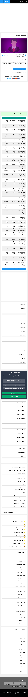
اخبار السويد (22, 460)
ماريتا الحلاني (15, 487)
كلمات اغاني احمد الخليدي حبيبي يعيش (21, 259)
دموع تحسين (16, 506)
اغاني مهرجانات (22, 638)
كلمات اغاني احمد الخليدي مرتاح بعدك (21, 243)
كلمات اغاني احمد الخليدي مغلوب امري (21, 264)
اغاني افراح (22, 668)
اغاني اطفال (22, 663)
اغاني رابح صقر (22, 561)
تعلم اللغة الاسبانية (21, 418)
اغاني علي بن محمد (21, 608)
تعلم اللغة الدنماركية (21, 433)
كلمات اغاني (21, 1)
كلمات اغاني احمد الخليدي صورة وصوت (21, 248)
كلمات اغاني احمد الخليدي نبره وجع (21, 189)
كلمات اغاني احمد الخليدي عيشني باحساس (21, 136)
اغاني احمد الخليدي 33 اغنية (14, 269)
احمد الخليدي (6, 120)
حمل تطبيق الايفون (14, 396)
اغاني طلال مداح (21, 558)
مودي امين (11, 470)
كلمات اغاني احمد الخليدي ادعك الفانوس (21, 121)
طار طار (23, 509)
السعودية (22, 56)
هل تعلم (23, 343)
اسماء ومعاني (22, 319)
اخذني (23, 473)
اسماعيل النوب (13, 189)
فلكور (14, 167)
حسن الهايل (17, 478)
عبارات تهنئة (22, 327)
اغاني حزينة (22, 652)
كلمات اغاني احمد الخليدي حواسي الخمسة (21, 176)
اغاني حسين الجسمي (21, 567)
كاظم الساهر (16, 524)
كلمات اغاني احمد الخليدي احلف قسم (21, 159)
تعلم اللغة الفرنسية (21, 406)
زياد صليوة (16, 500)
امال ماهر (14, 543)
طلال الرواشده (13, 140)
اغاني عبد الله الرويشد (21, 575)
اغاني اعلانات (22, 657)
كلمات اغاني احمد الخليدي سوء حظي (21, 126)
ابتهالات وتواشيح (21, 362)
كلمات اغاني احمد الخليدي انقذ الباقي (21, 202)
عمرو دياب (17, 529)
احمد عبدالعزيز (13, 144)
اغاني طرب (23, 644)
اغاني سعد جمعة (21, 605)
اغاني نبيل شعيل (21, 594)
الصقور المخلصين (19, 546)
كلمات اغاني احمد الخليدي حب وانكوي (21, 217)
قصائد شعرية (22, 354)
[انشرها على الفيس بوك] (2, 55)
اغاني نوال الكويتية (21, 591)
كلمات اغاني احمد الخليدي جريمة (21, 148)
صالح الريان (13, 129)
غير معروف (13, 174)
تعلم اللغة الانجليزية (21, 403)
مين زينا (21, 521)
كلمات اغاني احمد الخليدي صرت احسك (21, 185)
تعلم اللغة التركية (21, 410)
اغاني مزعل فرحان (21, 580)
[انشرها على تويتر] (4, 55)
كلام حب (23, 316)
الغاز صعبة (23, 308)
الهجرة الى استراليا (21, 452)
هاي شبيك (23, 506)
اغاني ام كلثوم (22, 615)
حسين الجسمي (15, 521)
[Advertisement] (14, 18)
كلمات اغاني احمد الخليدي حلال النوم (21, 151)
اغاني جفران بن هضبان (20, 600)
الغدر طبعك (23, 495)
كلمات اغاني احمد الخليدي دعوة (21, 155)
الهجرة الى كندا (22, 448)
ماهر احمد (18, 498)
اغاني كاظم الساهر (21, 620)
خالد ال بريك (17, 489)
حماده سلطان (16, 503)
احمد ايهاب (18, 484)
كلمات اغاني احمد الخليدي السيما (21, 167)
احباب (22, 524)
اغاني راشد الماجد (21, 569)
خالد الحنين (19, 473)
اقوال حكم (23, 331)
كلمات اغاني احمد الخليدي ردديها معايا (21, 207)
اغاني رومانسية (22, 649)
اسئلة (24, 350)
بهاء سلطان (14, 538)
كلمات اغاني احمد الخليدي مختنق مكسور (21, 253)
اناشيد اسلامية (22, 366)
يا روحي (23, 498)
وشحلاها (23, 478)
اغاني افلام (22, 655)
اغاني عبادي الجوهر (21, 578)
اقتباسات (23, 339)
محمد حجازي (12, 120)
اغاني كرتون (22, 666)
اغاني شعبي (22, 641)
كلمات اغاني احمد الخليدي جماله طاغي (21, 212)
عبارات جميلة (22, 323)
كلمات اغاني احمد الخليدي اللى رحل (21, 171)
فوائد (24, 346)
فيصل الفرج (16, 495)
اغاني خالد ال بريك (21, 589)
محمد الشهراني (13, 148)
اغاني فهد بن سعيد (21, 602)
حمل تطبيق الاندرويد (14, 393)
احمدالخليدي (5, 170)
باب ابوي (21, 535)
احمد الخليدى (13, 184)
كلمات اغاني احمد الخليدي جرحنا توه (21, 180)
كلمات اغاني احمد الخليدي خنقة (21, 163)
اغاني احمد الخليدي (20, 54)
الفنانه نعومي (14, 258)
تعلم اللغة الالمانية (21, 414)
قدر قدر (23, 476)
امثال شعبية (22, 335)
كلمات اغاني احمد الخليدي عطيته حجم (21, 234)
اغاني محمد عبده (21, 556)
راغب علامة (16, 540)
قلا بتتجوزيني (22, 487)
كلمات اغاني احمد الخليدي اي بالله (21, 238)
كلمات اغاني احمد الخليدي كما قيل (21, 225)
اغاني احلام (23, 583)
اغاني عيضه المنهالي (21, 597)
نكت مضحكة (22, 312)
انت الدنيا (21, 540)
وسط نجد (23, 489)
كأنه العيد (23, 503)
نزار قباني (23, 358)
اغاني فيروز (23, 617)
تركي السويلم (13, 159)
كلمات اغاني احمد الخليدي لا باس (21, 221)
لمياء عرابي (19, 481)
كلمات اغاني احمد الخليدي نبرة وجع (21, 229)
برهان (20, 492)
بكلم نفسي (21, 538)
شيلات (23, 633)
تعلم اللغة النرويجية (21, 430)
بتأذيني (23, 484)
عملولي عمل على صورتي (20, 470)
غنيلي (24, 481)
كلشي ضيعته (22, 500)
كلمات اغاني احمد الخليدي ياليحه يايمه (21, 194)
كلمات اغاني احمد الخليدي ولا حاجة (21, 144)
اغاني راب (23, 635)
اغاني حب (23, 646)
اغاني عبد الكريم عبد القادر (20, 586)
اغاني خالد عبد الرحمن (20, 572)
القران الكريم (7, 1)
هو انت (21, 527)
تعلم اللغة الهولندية (21, 441)
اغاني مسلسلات (22, 660)
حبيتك (22, 529)
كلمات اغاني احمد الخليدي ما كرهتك (21, 198)
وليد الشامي (17, 476)
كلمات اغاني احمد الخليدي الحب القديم (21, 130)
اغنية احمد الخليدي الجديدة (19, 69)
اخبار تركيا (23, 456)
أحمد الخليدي (6, 242)
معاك (24, 492)
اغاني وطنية (22, 671)
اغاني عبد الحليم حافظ (20, 623)
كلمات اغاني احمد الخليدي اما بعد (21, 140)
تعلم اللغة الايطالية (21, 422)
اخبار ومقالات (22, 304)
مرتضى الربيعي (14, 126)
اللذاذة (21, 532)
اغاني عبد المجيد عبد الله (20, 564)
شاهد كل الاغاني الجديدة (8, 512)
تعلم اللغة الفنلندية (21, 437)
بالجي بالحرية (20, 543)
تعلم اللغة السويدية (21, 426)
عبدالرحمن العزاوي (17, 509)
